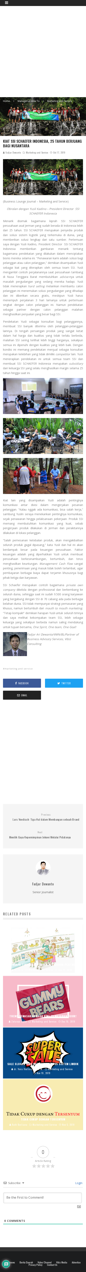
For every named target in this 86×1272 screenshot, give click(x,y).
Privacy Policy (35, 1265)
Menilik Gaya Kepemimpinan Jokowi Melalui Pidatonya (40, 835)
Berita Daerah (26, 1262)
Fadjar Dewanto (13, 152)
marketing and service (19, 668)
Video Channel (45, 1262)
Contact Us (52, 1265)
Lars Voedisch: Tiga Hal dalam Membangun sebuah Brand (46, 817)
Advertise (76, 1262)
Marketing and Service (37, 152)
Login (78, 1183)
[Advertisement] (43, 51)
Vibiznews (10, 1262)
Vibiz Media (61, 1262)
